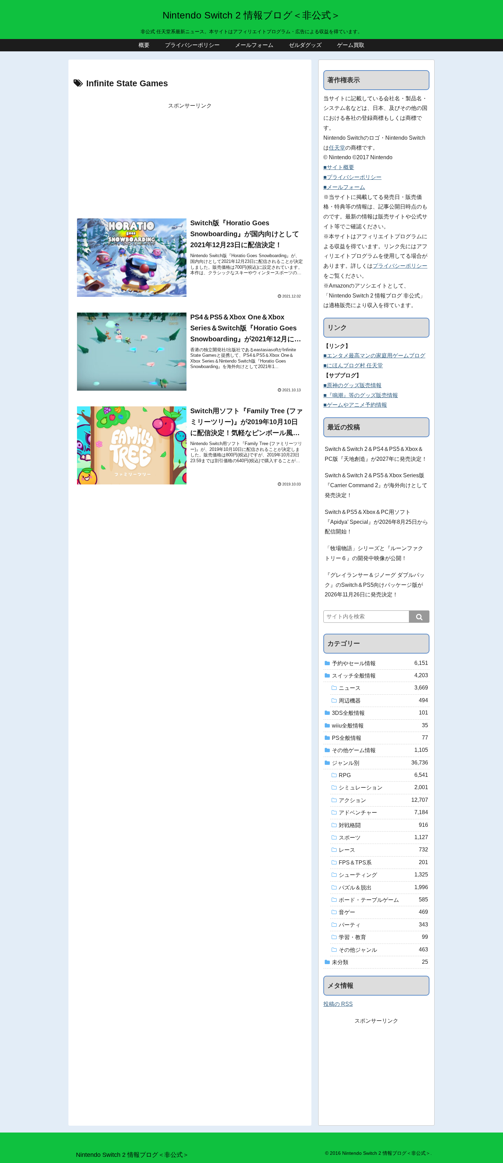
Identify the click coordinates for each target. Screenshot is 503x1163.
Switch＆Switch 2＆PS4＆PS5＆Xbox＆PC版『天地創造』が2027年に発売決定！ (376, 454)
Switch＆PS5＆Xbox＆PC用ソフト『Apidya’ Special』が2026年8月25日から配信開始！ (376, 522)
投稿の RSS (338, 1004)
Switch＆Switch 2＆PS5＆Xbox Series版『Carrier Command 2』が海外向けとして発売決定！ (376, 485)
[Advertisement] (190, 159)
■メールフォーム (344, 187)
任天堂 (337, 148)
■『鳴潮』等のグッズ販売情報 (360, 395)
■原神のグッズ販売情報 (352, 385)
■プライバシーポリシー (352, 177)
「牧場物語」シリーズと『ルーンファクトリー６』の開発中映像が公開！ (374, 553)
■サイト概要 (338, 167)
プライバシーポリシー (400, 266)
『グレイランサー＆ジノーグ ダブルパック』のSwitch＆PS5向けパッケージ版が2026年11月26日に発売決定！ (375, 585)
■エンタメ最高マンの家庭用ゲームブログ (374, 355)
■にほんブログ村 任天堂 (353, 365)
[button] (419, 616)
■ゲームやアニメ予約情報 (355, 405)
